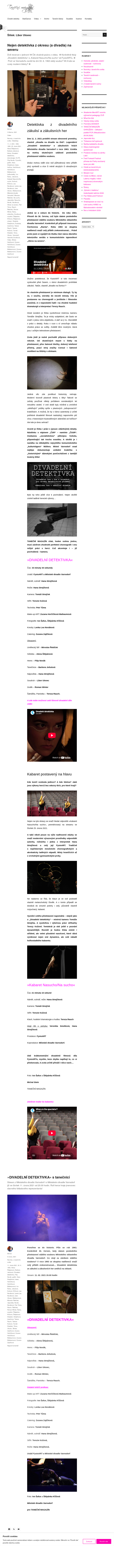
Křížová (9, 184)
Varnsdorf (16, 235)
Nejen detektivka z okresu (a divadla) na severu (39, 47)
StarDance (26, 18)
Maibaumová (17, 191)
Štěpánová (16, 219)
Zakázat (89, 1541)
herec (17, 165)
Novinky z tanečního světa (94, 69)
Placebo (87, 198)
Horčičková (16, 167)
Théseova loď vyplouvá (93, 141)
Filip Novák (11, 160)
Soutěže (69, 18)
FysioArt (18, 160)
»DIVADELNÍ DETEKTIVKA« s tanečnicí (38, 1177)
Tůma (15, 233)
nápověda (10, 200)
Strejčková (10, 223)
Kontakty (88, 18)
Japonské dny (89, 138)
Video (9, 135)
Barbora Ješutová (13, 151)
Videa (36, 18)
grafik (9, 163)
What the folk (89, 118)
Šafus (14, 212)
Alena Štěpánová (12, 148)
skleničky (10, 214)
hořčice (9, 167)
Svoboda (18, 223)
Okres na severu (12, 205)
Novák (9, 202)
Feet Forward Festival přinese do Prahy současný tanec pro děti (94, 161)
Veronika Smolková (13, 237)
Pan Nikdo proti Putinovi (93, 196)
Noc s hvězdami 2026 (92, 210)
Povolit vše (104, 1541)
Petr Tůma (18, 1305)
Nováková (15, 202)
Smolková (17, 214)
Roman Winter (11, 1310)
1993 (8, 146)
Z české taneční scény (92, 83)
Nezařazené (88, 66)
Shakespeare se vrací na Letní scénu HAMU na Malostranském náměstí (93, 204)
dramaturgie (11, 158)
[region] (57, 1539)
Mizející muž (88, 173)
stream (9, 221)
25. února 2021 (16, 146)
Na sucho (17, 198)
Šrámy (86, 187)
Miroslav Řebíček (13, 1300)
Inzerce (79, 18)
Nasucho (17, 200)
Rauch (14, 207)
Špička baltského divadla (93, 144)
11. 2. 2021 (11, 144)
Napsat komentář (12, 257)
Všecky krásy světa (91, 121)
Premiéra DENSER (91, 124)
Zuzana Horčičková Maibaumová (13, 246)
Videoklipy (15, 141)
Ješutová (15, 177)
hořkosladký (11, 174)
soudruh (9, 216)
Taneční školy (57, 18)
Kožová (14, 181)
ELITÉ (18, 158)
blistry (9, 153)
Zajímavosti (88, 86)
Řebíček (10, 209)
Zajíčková (10, 242)
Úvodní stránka (13, 18)
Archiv (46, 18)
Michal (9, 129)
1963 (17, 144)
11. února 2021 (12, 1265)
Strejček (15, 221)
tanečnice (10, 226)
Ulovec (9, 235)
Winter (14, 240)
